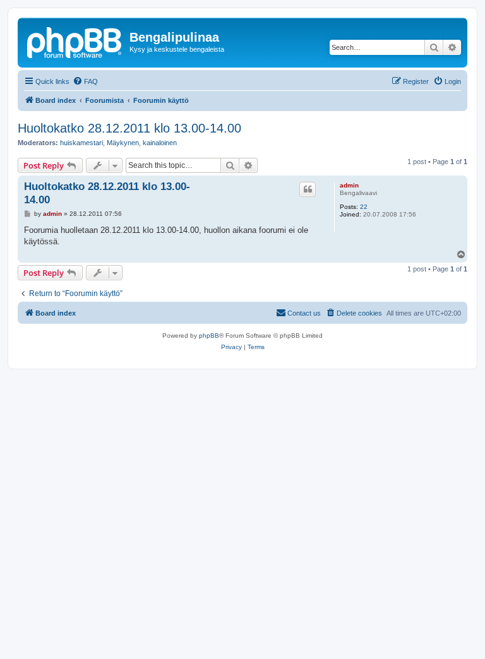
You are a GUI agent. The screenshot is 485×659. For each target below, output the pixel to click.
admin (349, 185)
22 (364, 206)
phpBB (209, 335)
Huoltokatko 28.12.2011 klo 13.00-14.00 (129, 128)
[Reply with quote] (307, 189)
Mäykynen (123, 142)
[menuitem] (85, 81)
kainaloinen (160, 142)
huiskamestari (81, 142)
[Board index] (75, 41)
